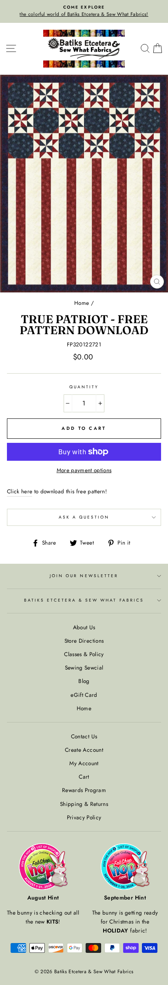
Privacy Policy (84, 817)
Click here (19, 491)
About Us (84, 627)
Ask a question (84, 517)
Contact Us (84, 736)
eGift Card (84, 695)
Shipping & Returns (84, 804)
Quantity (84, 387)
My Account (83, 763)
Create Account (84, 750)
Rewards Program (84, 790)
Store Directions (84, 641)
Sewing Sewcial (84, 667)
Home (81, 303)
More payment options (84, 470)
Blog (83, 681)
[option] (84, 11)
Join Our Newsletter (84, 576)
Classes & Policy (84, 654)
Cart (84, 777)
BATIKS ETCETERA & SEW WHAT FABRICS (84, 600)
